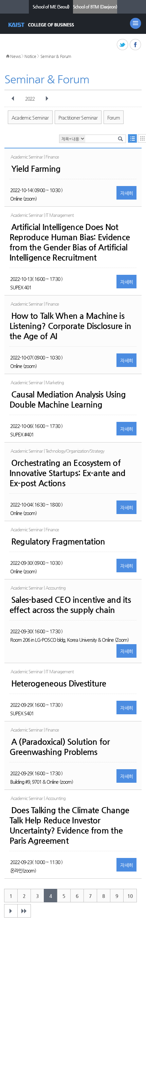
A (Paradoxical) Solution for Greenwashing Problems (60, 747)
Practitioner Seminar (78, 117)
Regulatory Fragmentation (58, 541)
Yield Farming (36, 168)
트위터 (123, 45)
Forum (113, 117)
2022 (30, 98)
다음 (46, 98)
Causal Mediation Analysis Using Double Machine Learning (68, 399)
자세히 (126, 193)
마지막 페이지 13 (24, 911)
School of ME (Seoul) (51, 6)
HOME (8, 56)
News (15, 56)
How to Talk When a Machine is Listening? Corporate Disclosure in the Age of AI (70, 326)
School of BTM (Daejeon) (95, 6)
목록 (132, 138)
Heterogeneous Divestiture (58, 683)
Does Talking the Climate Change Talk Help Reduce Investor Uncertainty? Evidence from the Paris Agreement (69, 825)
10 (129, 896)
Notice (30, 56)
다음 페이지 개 (11, 911)
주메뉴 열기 (135, 23)
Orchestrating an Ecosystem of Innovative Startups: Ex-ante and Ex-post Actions (68, 473)
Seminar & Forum (56, 56)
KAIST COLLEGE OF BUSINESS (42, 25)
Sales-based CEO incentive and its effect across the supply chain (70, 605)
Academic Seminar (30, 117)
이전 (12, 98)
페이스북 (136, 45)
